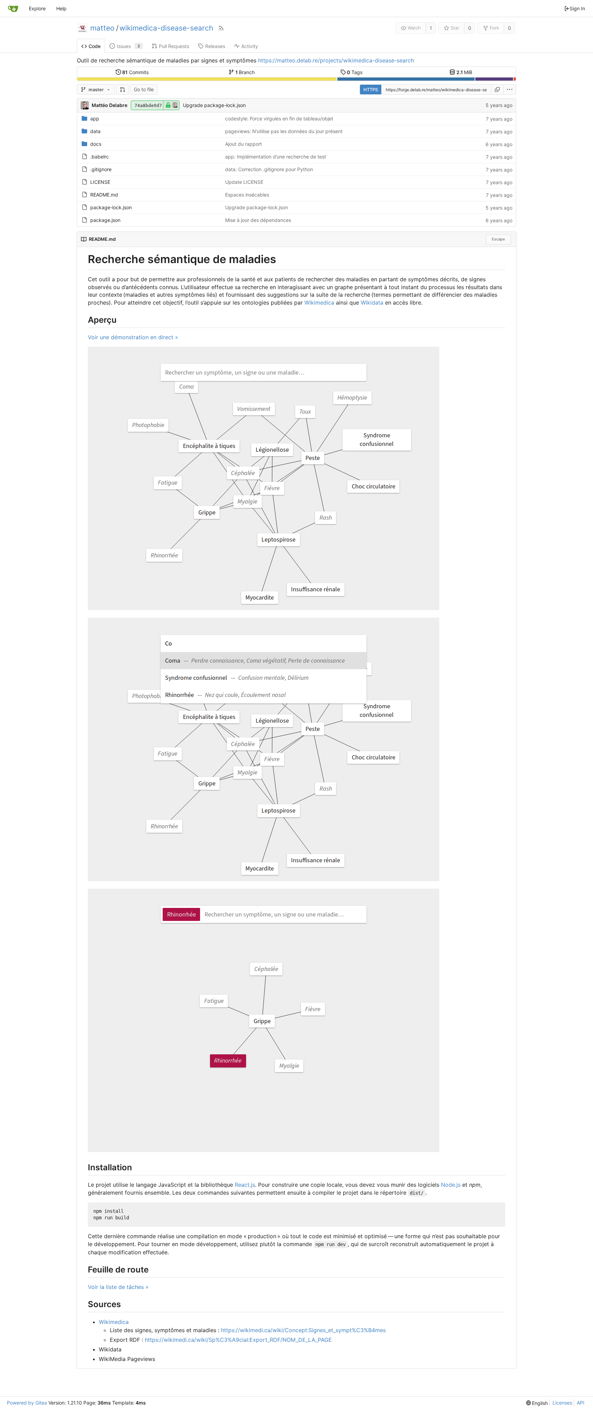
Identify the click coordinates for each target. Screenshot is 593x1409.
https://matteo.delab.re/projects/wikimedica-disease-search (336, 60)
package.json (105, 220)
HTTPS (370, 89)
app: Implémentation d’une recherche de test (275, 156)
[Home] (13, 8)
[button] (122, 89)
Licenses (562, 1403)
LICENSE (100, 182)
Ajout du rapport (243, 144)
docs (95, 144)
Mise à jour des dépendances (258, 220)
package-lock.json (111, 207)
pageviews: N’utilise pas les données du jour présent (283, 131)
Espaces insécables (247, 195)
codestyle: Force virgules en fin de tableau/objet (279, 118)
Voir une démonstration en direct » (133, 337)
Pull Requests (174, 46)
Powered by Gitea (27, 1403)
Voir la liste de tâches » (118, 1286)
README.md (104, 195)
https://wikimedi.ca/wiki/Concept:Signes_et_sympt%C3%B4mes (303, 1330)
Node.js (451, 1184)
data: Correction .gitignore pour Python (269, 169)
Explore (37, 8)
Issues (128, 46)
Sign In (577, 8)
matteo (102, 28)
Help (61, 8)
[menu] (509, 89)
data (95, 131)
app (94, 118)
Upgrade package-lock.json (214, 105)
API (580, 1403)
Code (95, 46)
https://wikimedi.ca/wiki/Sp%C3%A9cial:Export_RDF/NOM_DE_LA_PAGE (238, 1339)
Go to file (144, 89)
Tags (354, 72)
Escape (498, 239)
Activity (249, 46)
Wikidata (372, 302)
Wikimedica (319, 302)
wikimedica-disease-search (166, 28)
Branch (245, 72)
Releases (215, 46)
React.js (245, 1184)
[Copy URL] (497, 89)
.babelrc (99, 156)
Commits (135, 72)
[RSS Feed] (221, 28)
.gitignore (101, 169)
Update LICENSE (244, 182)
